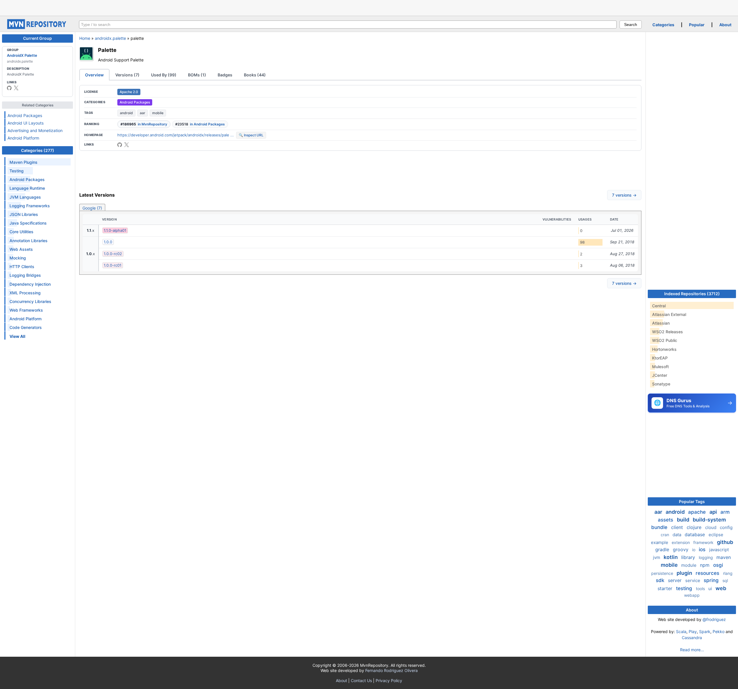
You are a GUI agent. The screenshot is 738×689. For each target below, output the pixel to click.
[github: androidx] (9, 88)
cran (665, 534)
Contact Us (361, 680)
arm (725, 512)
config (726, 527)
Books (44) (255, 74)
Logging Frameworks (30, 205)
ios (703, 549)
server (675, 580)
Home (84, 38)
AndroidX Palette (22, 55)
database (695, 534)
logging (706, 557)
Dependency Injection (30, 284)
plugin (685, 573)
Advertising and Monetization (35, 130)
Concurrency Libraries (30, 301)
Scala (681, 631)
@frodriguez (714, 619)
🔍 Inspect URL (251, 135)
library (688, 557)
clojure (695, 527)
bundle (660, 527)
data (677, 534)
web (721, 588)
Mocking (18, 257)
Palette (107, 50)
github (725, 542)
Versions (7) (127, 74)
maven (723, 557)
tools (701, 588)
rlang (728, 573)
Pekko (718, 631)
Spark (704, 631)
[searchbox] (348, 24)
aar (142, 113)
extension (681, 542)
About (725, 24)
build (683, 520)
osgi (718, 565)
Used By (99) (163, 74)
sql (725, 580)
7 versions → (624, 195)
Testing (17, 170)
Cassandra (692, 637)
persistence (662, 573)
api (713, 512)
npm (705, 565)
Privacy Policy (389, 680)
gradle (663, 549)
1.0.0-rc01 (112, 265)
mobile (157, 113)
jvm (657, 557)
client (677, 527)
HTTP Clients (22, 266)
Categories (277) (37, 150)
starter (666, 588)
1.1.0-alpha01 (115, 230)
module (689, 565)
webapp (692, 595)
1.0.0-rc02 (113, 253)
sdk (661, 580)
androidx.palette (110, 38)
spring (712, 580)
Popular (697, 24)
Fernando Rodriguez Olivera (391, 670)
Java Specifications (28, 223)
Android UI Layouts (25, 123)
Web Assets (21, 249)
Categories (663, 24)
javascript (719, 549)
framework (704, 542)
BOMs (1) (197, 74)
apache (697, 512)
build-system (709, 520)
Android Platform (23, 137)
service (693, 580)
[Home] (37, 27)
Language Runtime (27, 188)
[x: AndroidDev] (16, 88)
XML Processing (25, 292)
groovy (681, 549)
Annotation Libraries (29, 240)
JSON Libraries (24, 214)
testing (685, 588)
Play (693, 631)
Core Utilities (21, 231)
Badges (225, 74)
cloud (711, 527)
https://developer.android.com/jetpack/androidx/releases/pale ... (175, 135)
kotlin (671, 557)
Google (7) (92, 208)
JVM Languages (25, 197)
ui (710, 588)
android (126, 113)
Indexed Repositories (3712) (692, 293)
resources (708, 573)
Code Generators (26, 327)
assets (666, 520)
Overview (94, 74)
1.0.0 (108, 242)
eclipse (716, 534)
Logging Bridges (25, 275)
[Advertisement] (369, 7)
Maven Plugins (23, 162)
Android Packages (24, 115)
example (660, 542)
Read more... (692, 649)
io (694, 549)
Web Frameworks (26, 310)
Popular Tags (692, 501)
